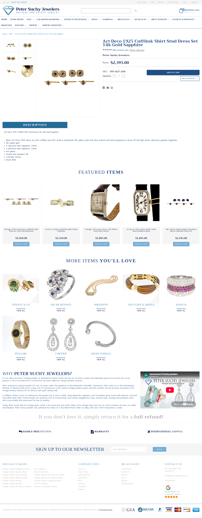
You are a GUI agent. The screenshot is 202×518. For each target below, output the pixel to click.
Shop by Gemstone (52, 25)
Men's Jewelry (159, 19)
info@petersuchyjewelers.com (176, 476)
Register (194, 2)
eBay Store (82, 478)
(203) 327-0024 (19, 2)
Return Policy (83, 472)
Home (4, 19)
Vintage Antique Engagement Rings (16, 469)
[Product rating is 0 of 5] (107, 50)
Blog (80, 481)
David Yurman (101, 353)
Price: (106, 62)
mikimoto (101, 304)
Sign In (124, 478)
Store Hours (17, 19)
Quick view (21, 203)
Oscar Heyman (60, 304)
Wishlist (161, 2)
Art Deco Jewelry (40, 483)
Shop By (33, 25)
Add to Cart (21, 244)
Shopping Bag (126, 483)
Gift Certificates (173, 2)
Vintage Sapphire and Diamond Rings (48, 478)
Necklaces (140, 19)
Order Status (142, 2)
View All (21, 310)
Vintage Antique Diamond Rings (14, 475)
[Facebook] (104, 87)
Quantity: (107, 76)
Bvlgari (21, 353)
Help (152, 2)
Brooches (6, 25)
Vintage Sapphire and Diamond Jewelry (49, 475)
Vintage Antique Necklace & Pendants (17, 486)
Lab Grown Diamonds (47, 19)
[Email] (108, 87)
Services (81, 483)
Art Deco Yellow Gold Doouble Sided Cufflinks (61, 230)
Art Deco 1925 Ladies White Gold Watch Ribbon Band (141, 230)
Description (35, 124)
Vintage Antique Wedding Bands (15, 478)
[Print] (112, 87)
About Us (81, 469)
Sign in (185, 2)
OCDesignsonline (105, 510)
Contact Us (125, 472)
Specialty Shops (84, 475)
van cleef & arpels (141, 304)
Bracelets (123, 19)
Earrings (108, 19)
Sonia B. (181, 304)
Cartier (61, 353)
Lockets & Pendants (183, 19)
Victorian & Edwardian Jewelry (45, 486)
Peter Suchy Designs (75, 19)
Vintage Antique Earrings (12, 481)
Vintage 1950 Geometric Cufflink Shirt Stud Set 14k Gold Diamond (21, 230)
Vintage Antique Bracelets (12, 483)
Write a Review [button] (137, 50)
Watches (19, 25)
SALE (28, 19)
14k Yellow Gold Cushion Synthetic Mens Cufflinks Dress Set (181, 230)
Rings (95, 19)
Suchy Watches (39, 469)
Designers (82, 486)
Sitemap (81, 489)
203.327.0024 (170, 480)
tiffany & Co (21, 304)
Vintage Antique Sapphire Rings (14, 472)
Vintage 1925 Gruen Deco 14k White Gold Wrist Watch (101, 230)
